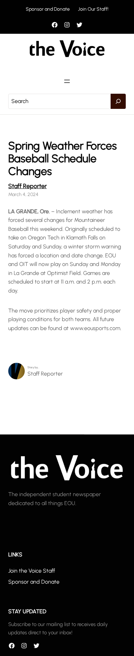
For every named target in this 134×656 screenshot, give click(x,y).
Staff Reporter (27, 185)
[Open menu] (67, 81)
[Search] (118, 101)
